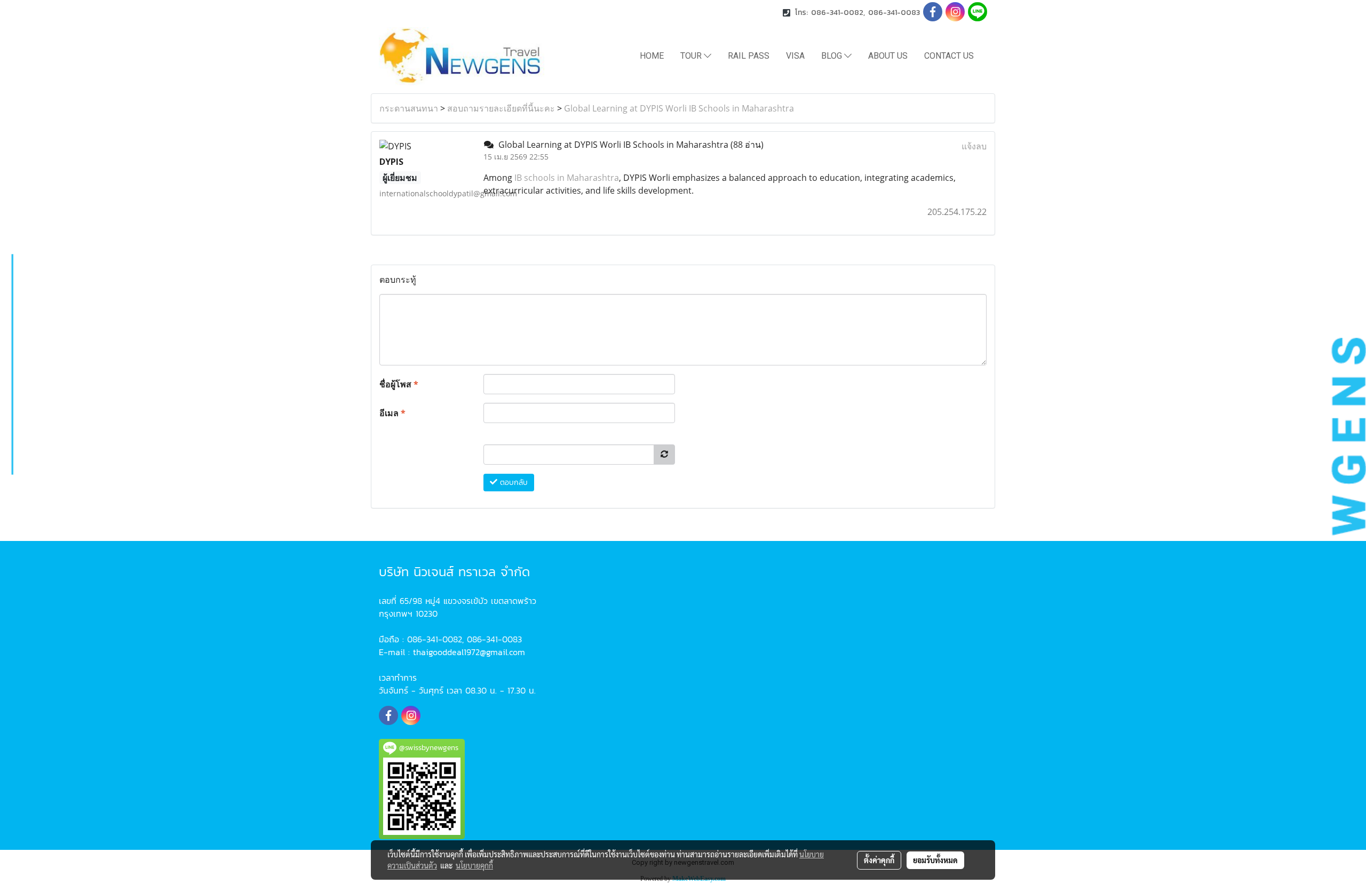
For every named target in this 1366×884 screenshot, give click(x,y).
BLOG (832, 56)
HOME (652, 56)
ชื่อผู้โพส (398, 384)
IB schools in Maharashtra (566, 178)
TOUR (692, 56)
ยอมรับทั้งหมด (935, 860)
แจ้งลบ (974, 146)
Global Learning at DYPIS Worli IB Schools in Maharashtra (679, 108)
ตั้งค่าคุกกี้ (879, 860)
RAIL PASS (748, 56)
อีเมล (392, 413)
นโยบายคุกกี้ (474, 865)
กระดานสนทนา (408, 108)
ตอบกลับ (512, 482)
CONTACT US (949, 56)
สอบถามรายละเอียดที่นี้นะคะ (501, 108)
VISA (795, 56)
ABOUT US (888, 56)
